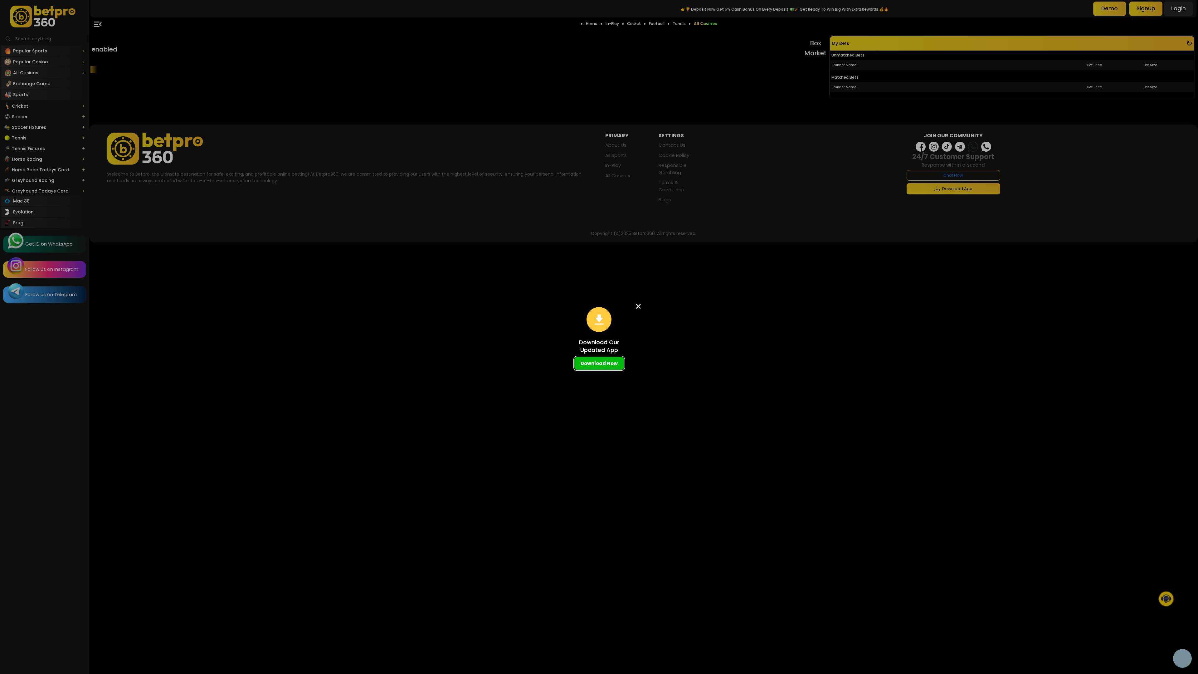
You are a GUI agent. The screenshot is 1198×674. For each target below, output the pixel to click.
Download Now (599, 363)
